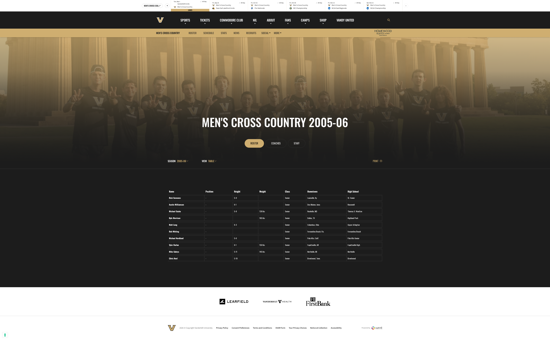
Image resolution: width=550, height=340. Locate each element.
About (271, 20)
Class (287, 191)
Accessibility (336, 328)
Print (376, 161)
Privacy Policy (222, 328)
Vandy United (345, 20)
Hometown (312, 191)
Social (265, 33)
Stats (224, 33)
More (277, 33)
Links (190, 10)
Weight (262, 191)
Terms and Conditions (262, 328)
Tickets (205, 20)
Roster (193, 33)
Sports (185, 20)
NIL (255, 20)
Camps (305, 20)
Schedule (208, 33)
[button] (167, 6)
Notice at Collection (318, 328)
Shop (323, 20)
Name (171, 191)
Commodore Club (231, 20)
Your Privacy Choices (298, 328)
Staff (296, 143)
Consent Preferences (240, 328)
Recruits (251, 33)
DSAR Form (280, 328)
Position (209, 191)
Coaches (276, 143)
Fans (288, 20)
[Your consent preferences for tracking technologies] (5, 335)
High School (353, 191)
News (236, 33)
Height (237, 191)
